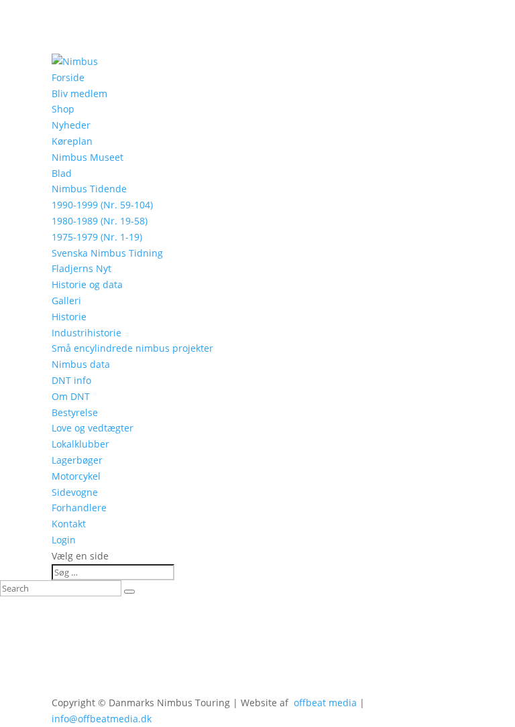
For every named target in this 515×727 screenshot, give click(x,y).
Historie (69, 316)
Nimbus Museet (87, 157)
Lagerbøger (77, 460)
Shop (63, 109)
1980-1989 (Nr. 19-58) (100, 220)
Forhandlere (79, 507)
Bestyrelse (75, 412)
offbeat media (325, 702)
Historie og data (87, 284)
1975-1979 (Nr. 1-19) (97, 236)
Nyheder (71, 125)
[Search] (129, 592)
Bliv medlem (79, 93)
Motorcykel (76, 476)
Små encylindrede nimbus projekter (132, 348)
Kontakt (69, 523)
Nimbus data (81, 364)
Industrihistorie (86, 332)
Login (64, 539)
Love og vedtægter (92, 427)
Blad (62, 173)
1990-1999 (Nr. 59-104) (102, 204)
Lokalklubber (80, 444)
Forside (68, 77)
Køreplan (72, 141)
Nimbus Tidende (89, 188)
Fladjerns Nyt (81, 268)
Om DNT (71, 396)
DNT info (71, 380)
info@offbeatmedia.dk (102, 718)
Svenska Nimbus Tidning (107, 253)
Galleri (66, 300)
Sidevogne (75, 492)
